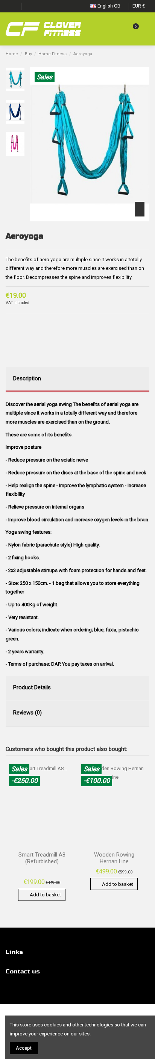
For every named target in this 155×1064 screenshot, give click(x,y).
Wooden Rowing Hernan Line (114, 858)
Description (27, 378)
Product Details (32, 687)
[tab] (77, 379)
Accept (24, 1048)
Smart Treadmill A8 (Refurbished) (41, 858)
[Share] (9, 322)
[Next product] (146, 54)
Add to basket (45, 895)
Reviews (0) (27, 712)
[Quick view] (69, 774)
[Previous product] (139, 54)
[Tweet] (17, 322)
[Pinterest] (24, 322)
